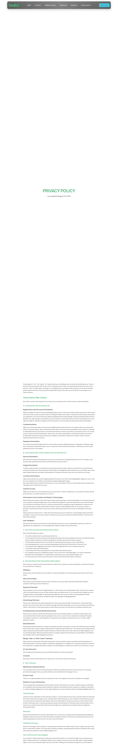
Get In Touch (104, 5)
